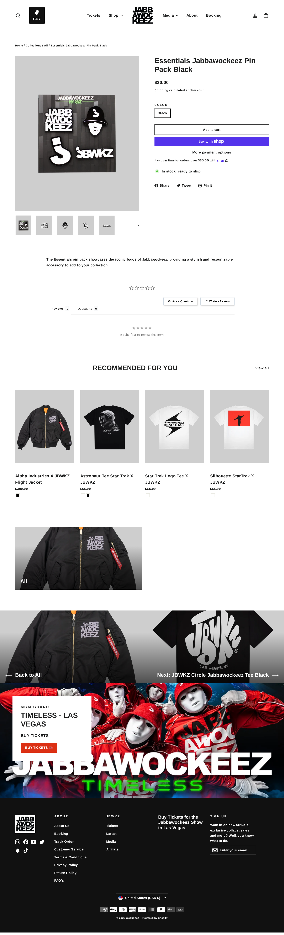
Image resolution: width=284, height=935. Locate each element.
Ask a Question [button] (182, 301)
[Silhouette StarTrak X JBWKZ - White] (213, 495)
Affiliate (112, 849)
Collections (33, 45)
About (192, 15)
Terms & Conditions (70, 857)
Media (169, 15)
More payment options (211, 152)
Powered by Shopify (155, 917)
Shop (114, 15)
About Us (61, 826)
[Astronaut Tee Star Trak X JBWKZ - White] (83, 495)
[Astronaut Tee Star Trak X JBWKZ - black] (88, 495)
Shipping (161, 90)
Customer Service (69, 849)
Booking (214, 15)
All (46, 45)
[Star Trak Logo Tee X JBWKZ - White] (147, 495)
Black (162, 113)
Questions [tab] (85, 309)
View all (262, 368)
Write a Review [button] (219, 301)
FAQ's (59, 880)
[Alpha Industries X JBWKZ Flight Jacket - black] (18, 495)
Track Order (64, 841)
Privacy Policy (66, 865)
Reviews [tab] (57, 309)
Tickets (93, 15)
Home (19, 45)
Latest (111, 833)
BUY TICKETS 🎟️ (39, 747)
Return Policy (65, 873)
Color (161, 104)
